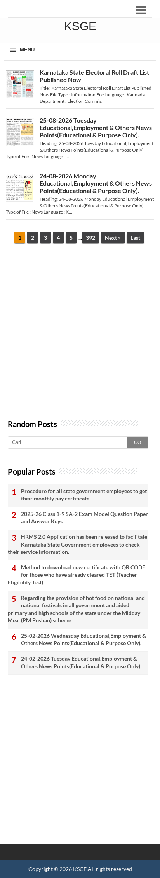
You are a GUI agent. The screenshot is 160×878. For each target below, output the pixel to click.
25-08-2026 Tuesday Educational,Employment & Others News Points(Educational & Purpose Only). (96, 127)
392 (90, 237)
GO (137, 442)
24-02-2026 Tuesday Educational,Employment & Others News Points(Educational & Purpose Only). (81, 662)
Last (135, 237)
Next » (113, 237)
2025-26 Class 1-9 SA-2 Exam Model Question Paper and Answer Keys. (84, 518)
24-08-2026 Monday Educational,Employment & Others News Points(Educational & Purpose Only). (96, 183)
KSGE (80, 869)
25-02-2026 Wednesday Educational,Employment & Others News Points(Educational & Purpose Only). (83, 639)
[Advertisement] (80, 335)
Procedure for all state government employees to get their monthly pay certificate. (84, 495)
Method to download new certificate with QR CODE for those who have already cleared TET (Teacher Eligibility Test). (76, 575)
